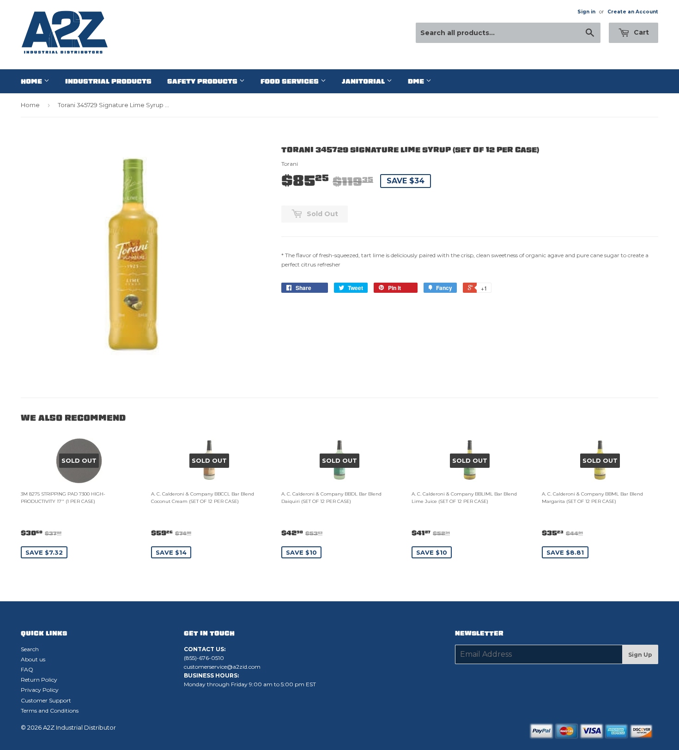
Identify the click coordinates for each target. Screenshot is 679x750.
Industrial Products (108, 81)
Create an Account (632, 12)
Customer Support (46, 700)
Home (32, 81)
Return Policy (39, 679)
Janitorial (364, 81)
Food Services (291, 81)
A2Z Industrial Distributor (79, 727)
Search (30, 649)
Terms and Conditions (50, 710)
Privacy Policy (40, 689)
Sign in (586, 12)
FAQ (27, 669)
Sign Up (640, 654)
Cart (640, 32)
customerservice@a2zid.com (222, 666)
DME (417, 81)
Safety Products (203, 81)
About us (33, 659)
